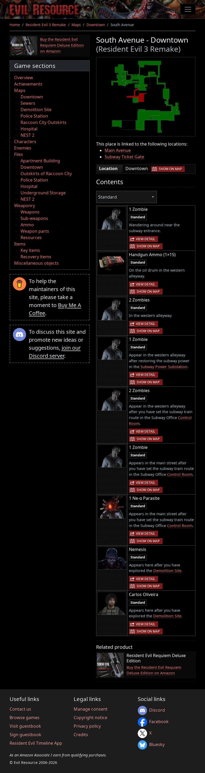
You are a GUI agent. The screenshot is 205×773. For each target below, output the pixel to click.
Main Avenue (118, 150)
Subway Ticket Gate (124, 157)
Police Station (34, 116)
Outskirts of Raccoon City (46, 173)
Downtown (95, 24)
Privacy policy (87, 726)
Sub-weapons (34, 218)
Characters (25, 141)
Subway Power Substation (163, 366)
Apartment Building (40, 161)
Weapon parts (35, 231)
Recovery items (36, 257)
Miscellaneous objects (36, 263)
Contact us (20, 709)
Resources (31, 237)
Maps (76, 24)
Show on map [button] (170, 169)
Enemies (22, 148)
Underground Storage (43, 193)
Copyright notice (90, 717)
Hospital (29, 129)
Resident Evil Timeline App (36, 743)
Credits (81, 735)
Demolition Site (36, 109)
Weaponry (24, 205)
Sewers (28, 103)
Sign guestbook (25, 735)
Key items (30, 250)
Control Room (179, 474)
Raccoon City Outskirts (43, 122)
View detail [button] (145, 239)
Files (18, 154)
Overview (23, 77)
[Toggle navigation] (187, 9)
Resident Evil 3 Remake (46, 24)
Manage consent (91, 709)
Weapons (30, 212)
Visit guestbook (25, 726)
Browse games (25, 717)
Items (20, 244)
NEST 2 (27, 135)
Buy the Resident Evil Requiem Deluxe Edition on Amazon (62, 45)
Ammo (27, 225)
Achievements (28, 84)
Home (15, 24)
